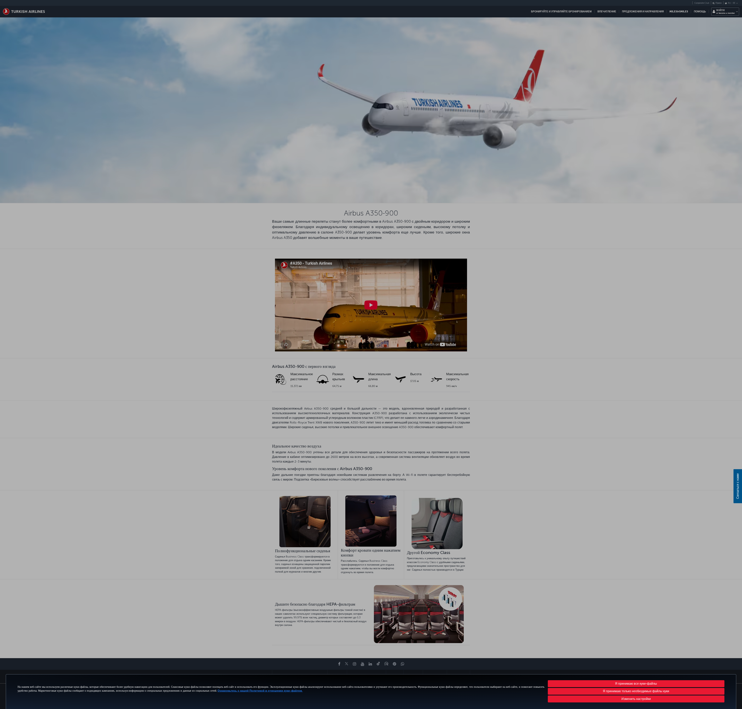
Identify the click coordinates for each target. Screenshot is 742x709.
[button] (636, 698)
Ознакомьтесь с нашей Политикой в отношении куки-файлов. (260, 690)
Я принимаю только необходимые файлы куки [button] (636, 691)
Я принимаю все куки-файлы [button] (636, 683)
